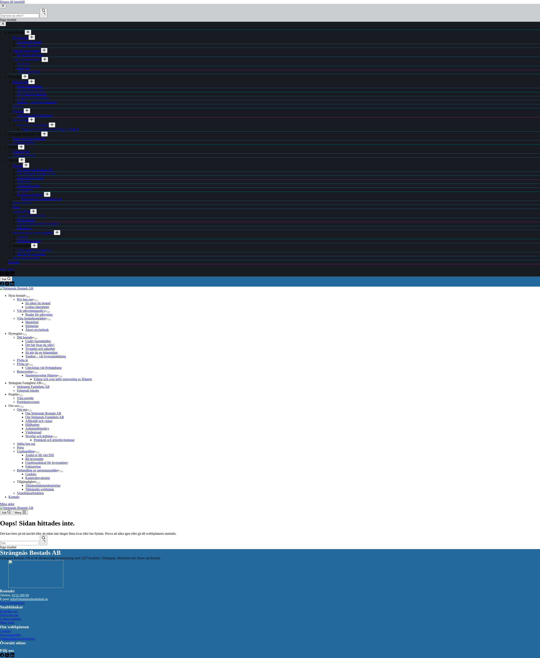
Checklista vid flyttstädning (43, 368)
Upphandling (25, 451)
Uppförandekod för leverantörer (46, 462)
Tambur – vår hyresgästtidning (45, 356)
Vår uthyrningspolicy (31, 311)
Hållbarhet (32, 424)
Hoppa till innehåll (12, 2)
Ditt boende (24, 337)
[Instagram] (7, 284)
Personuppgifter (10, 635)
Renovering (24, 371)
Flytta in (22, 360)
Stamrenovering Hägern (41, 375)
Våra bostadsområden (31, 318)
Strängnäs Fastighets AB (33, 387)
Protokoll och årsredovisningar (54, 440)
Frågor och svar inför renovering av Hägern (63, 379)
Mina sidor (7, 504)
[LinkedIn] (12, 284)
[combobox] (19, 543)
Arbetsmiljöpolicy (37, 428)
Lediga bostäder (10, 619)
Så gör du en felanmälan (41, 352)
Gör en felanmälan (12, 603)
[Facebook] (2, 284)
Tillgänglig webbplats (39, 489)
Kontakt (13, 497)
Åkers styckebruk (37, 330)
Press (20, 447)
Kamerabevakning (37, 478)
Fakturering (33, 466)
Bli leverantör (34, 459)
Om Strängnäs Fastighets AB (44, 417)
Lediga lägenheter (37, 307)
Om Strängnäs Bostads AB (43, 413)
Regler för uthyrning (39, 314)
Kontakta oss (8, 611)
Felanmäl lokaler (28, 390)
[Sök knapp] (43, 540)
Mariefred (31, 322)
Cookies (30, 474)
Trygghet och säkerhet (40, 349)
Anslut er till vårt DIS (39, 455)
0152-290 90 (20, 595)
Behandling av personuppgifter (37, 470)
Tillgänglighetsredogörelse (42, 485)
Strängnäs (31, 326)
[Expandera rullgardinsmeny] (28, 296)
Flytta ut (22, 364)
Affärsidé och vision (38, 421)
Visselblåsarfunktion (30, 493)
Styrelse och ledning (38, 436)
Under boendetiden (38, 341)
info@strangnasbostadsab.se (29, 599)
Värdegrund (33, 432)
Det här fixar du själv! (39, 345)
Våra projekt (25, 398)
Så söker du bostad (37, 303)
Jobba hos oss (26, 443)
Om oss (22, 409)
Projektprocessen (28, 402)
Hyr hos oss (25, 299)
